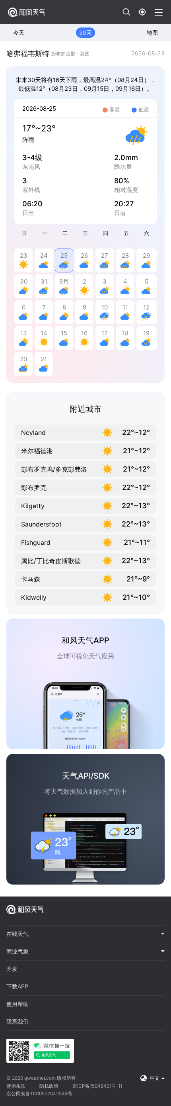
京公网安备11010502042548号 (39, 1093)
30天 (85, 32)
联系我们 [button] (17, 1021)
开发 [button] (11, 969)
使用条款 (15, 1086)
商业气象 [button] (17, 951)
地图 (152, 32)
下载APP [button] (17, 986)
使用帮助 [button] (17, 1004)
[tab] (85, 934)
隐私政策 (48, 1086)
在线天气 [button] (17, 934)
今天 (18, 32)
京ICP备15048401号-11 (97, 1086)
